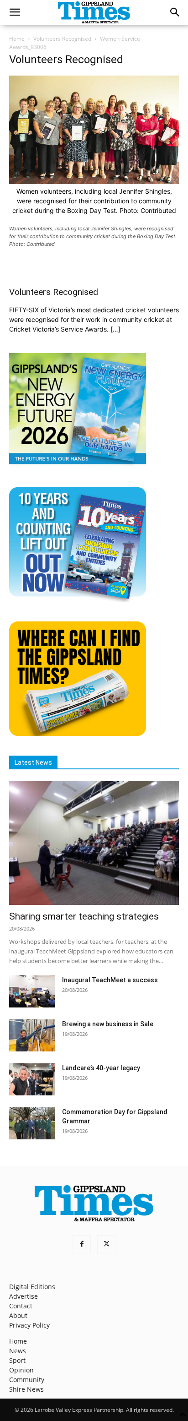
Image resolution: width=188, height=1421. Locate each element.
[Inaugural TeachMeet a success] (32, 991)
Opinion (21, 1370)
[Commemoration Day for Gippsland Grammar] (32, 1123)
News (17, 1350)
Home (17, 39)
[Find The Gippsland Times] (77, 733)
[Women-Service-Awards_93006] (94, 181)
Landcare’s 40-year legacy (101, 1068)
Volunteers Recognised (62, 39)
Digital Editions (32, 1286)
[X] (106, 1244)
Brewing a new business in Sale (107, 1024)
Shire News (26, 1389)
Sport (17, 1360)
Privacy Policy (29, 1325)
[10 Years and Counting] (77, 599)
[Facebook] (82, 1244)
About (18, 1315)
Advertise (23, 1296)
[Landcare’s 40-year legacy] (32, 1079)
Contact (20, 1305)
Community (26, 1379)
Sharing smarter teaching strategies (84, 916)
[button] (14, 12)
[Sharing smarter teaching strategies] (94, 843)
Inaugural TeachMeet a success (110, 980)
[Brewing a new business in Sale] (32, 1035)
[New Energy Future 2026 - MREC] (77, 465)
